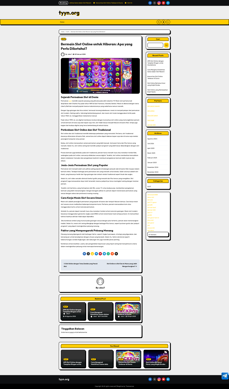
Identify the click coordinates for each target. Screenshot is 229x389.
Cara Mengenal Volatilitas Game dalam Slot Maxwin (99, 314)
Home (62, 22)
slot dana (150, 230)
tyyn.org (69, 12)
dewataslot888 (152, 195)
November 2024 (152, 172)
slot (70, 101)
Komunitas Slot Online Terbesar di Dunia (126, 313)
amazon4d (151, 228)
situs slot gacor (152, 115)
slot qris (150, 200)
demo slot (150, 197)
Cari (158, 39)
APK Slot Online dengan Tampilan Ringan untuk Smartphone (72, 312)
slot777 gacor (152, 202)
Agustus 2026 (152, 139)
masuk (71, 332)
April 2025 (150, 148)
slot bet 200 (151, 125)
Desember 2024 (152, 167)
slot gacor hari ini (153, 218)
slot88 (149, 215)
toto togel (150, 120)
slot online (150, 111)
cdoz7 (70, 54)
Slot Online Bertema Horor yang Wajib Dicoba (155, 363)
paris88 (149, 205)
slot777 (149, 212)
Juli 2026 (150, 143)
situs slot (150, 220)
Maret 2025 (151, 153)
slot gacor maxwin (153, 106)
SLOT (63, 39)
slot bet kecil (151, 207)
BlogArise (120, 386)
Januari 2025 (152, 162)
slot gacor (150, 223)
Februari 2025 (152, 158)
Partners (153, 235)
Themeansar (130, 386)
